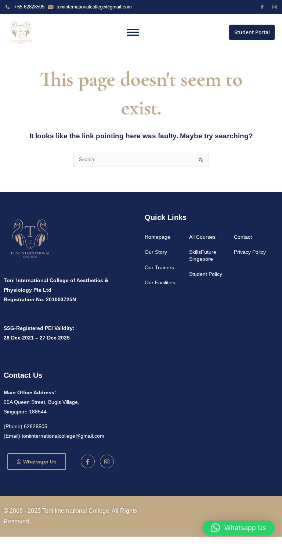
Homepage (157, 237)
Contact (243, 237)
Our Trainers (159, 267)
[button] (238, 527)
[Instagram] (274, 7)
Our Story (156, 252)
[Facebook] (262, 7)
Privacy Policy (250, 252)
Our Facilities (160, 282)
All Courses (202, 237)
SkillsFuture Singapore (202, 255)
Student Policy (205, 274)
